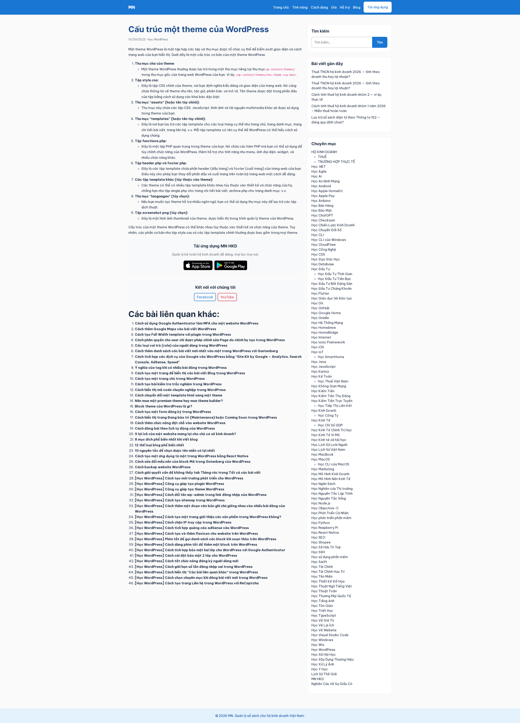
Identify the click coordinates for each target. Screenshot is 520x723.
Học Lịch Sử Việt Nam (328, 450)
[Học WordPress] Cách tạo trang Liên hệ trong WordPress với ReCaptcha (197, 583)
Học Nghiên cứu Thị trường (332, 489)
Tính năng (300, 7)
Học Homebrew (323, 328)
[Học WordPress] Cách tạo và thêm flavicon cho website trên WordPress (196, 533)
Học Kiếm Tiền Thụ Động (330, 396)
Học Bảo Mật (321, 210)
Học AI (316, 176)
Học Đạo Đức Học (325, 259)
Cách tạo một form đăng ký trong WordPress (173, 412)
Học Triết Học (322, 611)
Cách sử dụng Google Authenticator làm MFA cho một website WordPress (196, 323)
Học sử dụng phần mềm (329, 557)
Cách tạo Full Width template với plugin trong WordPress (183, 334)
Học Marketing (322, 469)
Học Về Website (324, 630)
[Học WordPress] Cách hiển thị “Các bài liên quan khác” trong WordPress (196, 572)
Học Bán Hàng (322, 206)
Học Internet (321, 337)
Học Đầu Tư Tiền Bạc (334, 279)
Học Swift (319, 562)
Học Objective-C (325, 508)
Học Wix (317, 645)
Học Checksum (323, 220)
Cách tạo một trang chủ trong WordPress (170, 379)
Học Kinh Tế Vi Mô (325, 435)
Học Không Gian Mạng (328, 386)
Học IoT (317, 352)
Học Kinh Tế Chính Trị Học (331, 430)
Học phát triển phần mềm (331, 518)
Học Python (320, 523)
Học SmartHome (331, 357)
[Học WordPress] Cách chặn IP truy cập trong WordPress (183, 522)
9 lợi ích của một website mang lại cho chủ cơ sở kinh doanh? (185, 434)
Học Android (321, 186)
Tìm (380, 42)
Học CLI (317, 235)
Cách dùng (319, 7)
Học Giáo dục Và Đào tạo (331, 298)
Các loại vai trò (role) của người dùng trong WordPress (181, 345)
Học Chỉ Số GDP (330, 425)
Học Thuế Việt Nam (333, 381)
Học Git (317, 303)
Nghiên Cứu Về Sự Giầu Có (331, 684)
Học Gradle (320, 318)
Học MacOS (320, 459)
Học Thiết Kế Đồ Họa (327, 581)
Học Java (318, 362)
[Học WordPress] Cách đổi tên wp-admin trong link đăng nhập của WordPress (200, 495)
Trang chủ (281, 7)
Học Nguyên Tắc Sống (328, 498)
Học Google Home (326, 313)
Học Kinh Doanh (323, 410)
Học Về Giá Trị (322, 620)
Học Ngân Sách (323, 484)
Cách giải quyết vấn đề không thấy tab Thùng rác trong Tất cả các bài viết (198, 472)
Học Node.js (320, 503)
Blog (356, 7)
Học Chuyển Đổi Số (326, 230)
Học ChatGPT (322, 215)
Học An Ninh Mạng (325, 181)
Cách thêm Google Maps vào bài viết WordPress (175, 329)
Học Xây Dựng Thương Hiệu (332, 659)
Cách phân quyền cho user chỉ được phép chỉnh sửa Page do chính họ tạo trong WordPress (210, 340)
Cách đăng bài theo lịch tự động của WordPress (175, 428)
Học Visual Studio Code (330, 635)
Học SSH (318, 552)
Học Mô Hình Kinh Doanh (330, 474)
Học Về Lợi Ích (322, 625)
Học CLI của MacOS (333, 464)
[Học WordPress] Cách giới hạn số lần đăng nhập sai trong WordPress (193, 567)
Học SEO (318, 537)
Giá (334, 7)
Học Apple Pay (323, 196)
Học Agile (319, 171)
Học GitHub (320, 308)
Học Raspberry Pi (324, 528)
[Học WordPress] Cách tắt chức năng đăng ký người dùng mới (186, 561)
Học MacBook (322, 454)
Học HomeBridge (324, 332)
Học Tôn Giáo (322, 606)
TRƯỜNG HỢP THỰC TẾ (336, 162)
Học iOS (317, 347)
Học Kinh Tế (320, 420)
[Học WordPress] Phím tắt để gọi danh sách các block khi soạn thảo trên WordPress (205, 539)
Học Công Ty (328, 415)
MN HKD (317, 679)
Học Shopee (321, 542)
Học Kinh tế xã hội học (328, 440)
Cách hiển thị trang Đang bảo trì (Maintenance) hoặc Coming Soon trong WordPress (206, 417)
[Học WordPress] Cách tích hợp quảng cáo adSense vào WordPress (192, 528)
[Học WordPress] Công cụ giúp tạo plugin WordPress (179, 484)
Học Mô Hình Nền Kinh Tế (330, 479)
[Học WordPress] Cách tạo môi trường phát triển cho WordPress (189, 478)
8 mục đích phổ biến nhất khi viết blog (166, 439)
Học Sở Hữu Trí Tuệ (326, 547)
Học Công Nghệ (323, 249)
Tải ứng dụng (377, 7)
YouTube (227, 297)
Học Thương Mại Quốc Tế (331, 596)
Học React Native (325, 532)
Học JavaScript (323, 367)
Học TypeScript (323, 615)
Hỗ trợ (345, 7)
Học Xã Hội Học (323, 654)
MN (131, 7)
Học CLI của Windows (328, 240)
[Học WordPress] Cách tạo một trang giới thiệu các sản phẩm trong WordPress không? (208, 517)
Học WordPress (158, 39)
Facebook (205, 297)
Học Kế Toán (321, 376)
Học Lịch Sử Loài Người (329, 445)
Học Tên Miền (322, 576)
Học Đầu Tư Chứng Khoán (331, 288)
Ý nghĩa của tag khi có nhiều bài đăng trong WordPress (181, 368)
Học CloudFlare (323, 245)
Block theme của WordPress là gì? (163, 406)
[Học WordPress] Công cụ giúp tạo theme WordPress (179, 489)
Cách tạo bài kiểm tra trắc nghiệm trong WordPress (178, 384)
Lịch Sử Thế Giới (324, 674)
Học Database (322, 264)
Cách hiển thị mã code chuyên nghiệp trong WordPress (180, 390)
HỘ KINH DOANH (324, 152)
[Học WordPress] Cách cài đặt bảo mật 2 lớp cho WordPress (186, 555)
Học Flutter (320, 293)
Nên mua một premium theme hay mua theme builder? (179, 401)
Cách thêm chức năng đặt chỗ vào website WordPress (180, 423)
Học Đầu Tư (320, 269)
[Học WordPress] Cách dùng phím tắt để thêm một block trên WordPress (196, 544)
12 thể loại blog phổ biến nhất (159, 445)
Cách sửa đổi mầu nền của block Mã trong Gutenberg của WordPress (192, 461)
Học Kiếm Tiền (322, 391)
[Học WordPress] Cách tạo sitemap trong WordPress (180, 500)
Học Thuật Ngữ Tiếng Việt (331, 586)
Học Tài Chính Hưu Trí (327, 571)
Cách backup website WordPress (163, 467)
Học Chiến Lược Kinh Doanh (333, 225)
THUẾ (322, 157)
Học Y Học (319, 669)
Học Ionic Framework (328, 342)
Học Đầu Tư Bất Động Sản (331, 284)
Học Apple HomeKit (327, 191)
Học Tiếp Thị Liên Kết (335, 406)
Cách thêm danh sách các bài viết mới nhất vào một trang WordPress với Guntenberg (206, 351)
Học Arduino (321, 201)
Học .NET (318, 166)
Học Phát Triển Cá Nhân (330, 513)
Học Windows (322, 640)
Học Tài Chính (322, 567)
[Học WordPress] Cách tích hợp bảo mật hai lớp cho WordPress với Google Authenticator (210, 550)
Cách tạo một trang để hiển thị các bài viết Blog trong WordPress (190, 373)
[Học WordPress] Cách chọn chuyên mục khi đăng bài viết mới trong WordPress (201, 578)
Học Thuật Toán (324, 591)
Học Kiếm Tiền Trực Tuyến (331, 401)
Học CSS (318, 254)
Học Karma (320, 371)
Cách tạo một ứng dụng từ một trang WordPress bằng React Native (191, 456)
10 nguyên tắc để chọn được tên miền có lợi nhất (175, 451)
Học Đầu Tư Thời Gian (335, 274)
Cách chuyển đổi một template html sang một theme (178, 395)
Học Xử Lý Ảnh (322, 664)
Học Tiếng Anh (322, 601)
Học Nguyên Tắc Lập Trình (332, 493)
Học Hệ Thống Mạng (327, 323)
